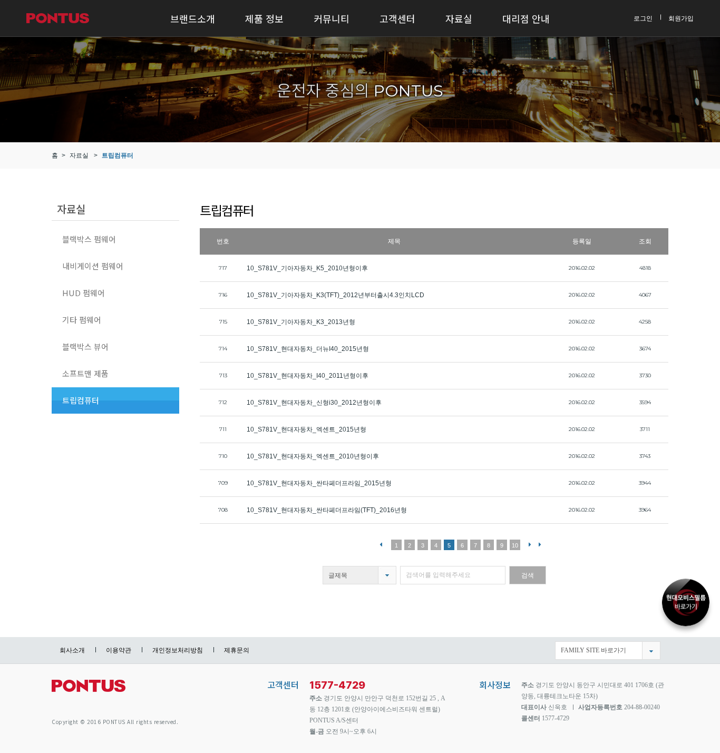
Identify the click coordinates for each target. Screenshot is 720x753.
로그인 (643, 18)
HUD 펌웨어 (83, 292)
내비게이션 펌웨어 (92, 265)
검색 (527, 575)
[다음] (530, 544)
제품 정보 (264, 18)
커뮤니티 (331, 18)
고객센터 (397, 18)
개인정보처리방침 (177, 650)
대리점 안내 (526, 18)
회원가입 (681, 18)
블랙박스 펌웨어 (89, 239)
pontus (88, 690)
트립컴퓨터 (117, 155)
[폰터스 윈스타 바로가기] (685, 601)
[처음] (381, 544)
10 (515, 545)
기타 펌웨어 (81, 319)
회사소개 (72, 650)
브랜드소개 (192, 18)
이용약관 (118, 650)
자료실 (458, 18)
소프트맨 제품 (85, 373)
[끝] (540, 544)
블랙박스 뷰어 (85, 346)
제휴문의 (236, 650)
